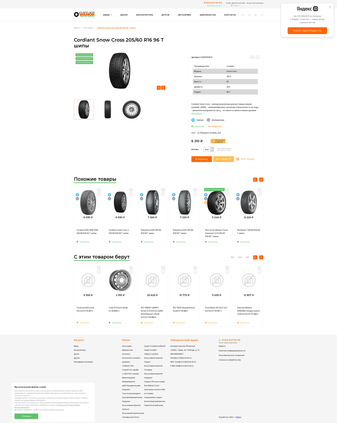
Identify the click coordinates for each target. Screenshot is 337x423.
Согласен (26, 416)
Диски (124, 15)
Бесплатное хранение (84, 55)
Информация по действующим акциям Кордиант (131, 385)
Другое (165, 15)
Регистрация (257, 3)
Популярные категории (83, 362)
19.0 (232, 257)
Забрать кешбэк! (151, 354)
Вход (249, 3)
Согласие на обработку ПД (230, 360)
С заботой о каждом (130, 373)
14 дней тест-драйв (130, 370)
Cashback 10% (128, 366)
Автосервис (184, 15)
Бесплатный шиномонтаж (154, 401)
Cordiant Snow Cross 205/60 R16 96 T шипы (116, 27)
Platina (238, 417)
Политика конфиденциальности (232, 350)
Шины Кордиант (128, 377)
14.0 (247, 257)
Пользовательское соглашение (232, 355)
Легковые (88, 27)
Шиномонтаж (208, 15)
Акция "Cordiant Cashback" (155, 346)
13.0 (240, 257)
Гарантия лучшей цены (153, 405)
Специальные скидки (153, 397)
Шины (77, 27)
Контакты (230, 15)
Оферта (222, 346)
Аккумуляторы (144, 15)
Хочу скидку (247, 159)
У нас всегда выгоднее (131, 393)
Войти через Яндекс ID (307, 30)
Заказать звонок (214, 5)
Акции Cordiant (150, 350)
